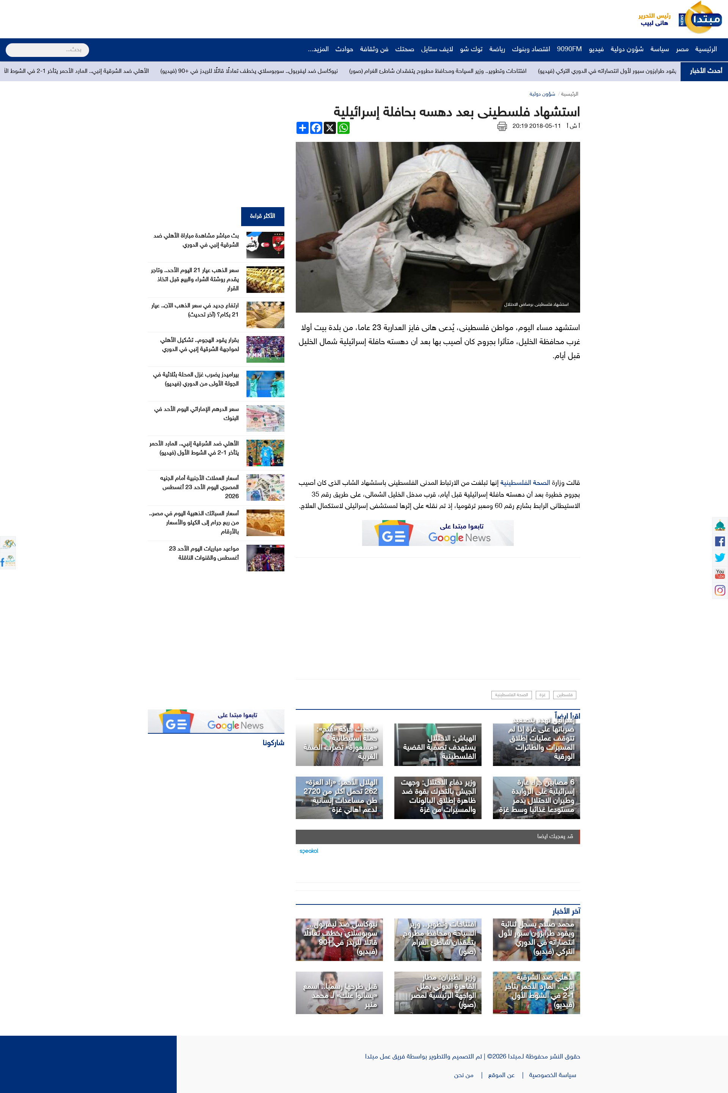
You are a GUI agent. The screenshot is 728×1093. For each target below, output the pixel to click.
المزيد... (318, 50)
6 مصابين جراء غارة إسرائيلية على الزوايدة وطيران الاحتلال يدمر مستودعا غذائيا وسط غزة (536, 796)
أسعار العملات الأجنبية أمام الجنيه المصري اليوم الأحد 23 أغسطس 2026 (199, 487)
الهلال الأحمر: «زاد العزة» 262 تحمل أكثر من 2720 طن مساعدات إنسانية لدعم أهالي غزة (340, 796)
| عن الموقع (508, 1075)
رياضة (497, 50)
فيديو (596, 50)
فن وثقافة (374, 50)
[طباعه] (502, 126)
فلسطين (565, 695)
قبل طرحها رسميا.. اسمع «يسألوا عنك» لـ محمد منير (340, 996)
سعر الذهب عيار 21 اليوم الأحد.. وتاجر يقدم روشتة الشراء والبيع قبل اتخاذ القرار (195, 280)
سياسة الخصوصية (554, 1075)
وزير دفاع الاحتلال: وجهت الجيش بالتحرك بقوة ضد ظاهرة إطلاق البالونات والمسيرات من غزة (438, 796)
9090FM (569, 50)
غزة (543, 695)
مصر (682, 50)
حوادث (344, 50)
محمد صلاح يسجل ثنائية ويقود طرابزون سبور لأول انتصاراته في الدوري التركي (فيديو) (536, 938)
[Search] (9, 45)
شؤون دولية (627, 50)
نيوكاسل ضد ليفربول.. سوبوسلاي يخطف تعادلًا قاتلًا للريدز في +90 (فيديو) (317, 71)
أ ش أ (573, 126)
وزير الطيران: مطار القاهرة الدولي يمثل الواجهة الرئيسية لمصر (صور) (443, 991)
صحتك (404, 50)
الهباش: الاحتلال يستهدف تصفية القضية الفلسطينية (439, 747)
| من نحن (471, 1075)
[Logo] (650, 17)
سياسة (660, 50)
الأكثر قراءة (262, 216)
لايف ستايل (437, 50)
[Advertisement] (142, 17)
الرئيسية (707, 50)
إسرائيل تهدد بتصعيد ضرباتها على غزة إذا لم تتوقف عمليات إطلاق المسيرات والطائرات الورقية (541, 738)
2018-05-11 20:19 (537, 126)
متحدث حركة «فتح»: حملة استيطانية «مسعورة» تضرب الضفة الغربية (340, 743)
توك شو (471, 50)
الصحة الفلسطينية (525, 483)
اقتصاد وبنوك (531, 50)
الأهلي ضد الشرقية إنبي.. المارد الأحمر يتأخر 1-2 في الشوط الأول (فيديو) (132, 71)
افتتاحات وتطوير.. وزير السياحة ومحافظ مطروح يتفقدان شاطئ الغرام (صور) (506, 71)
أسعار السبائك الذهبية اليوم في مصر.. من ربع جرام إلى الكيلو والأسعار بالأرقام (194, 523)
